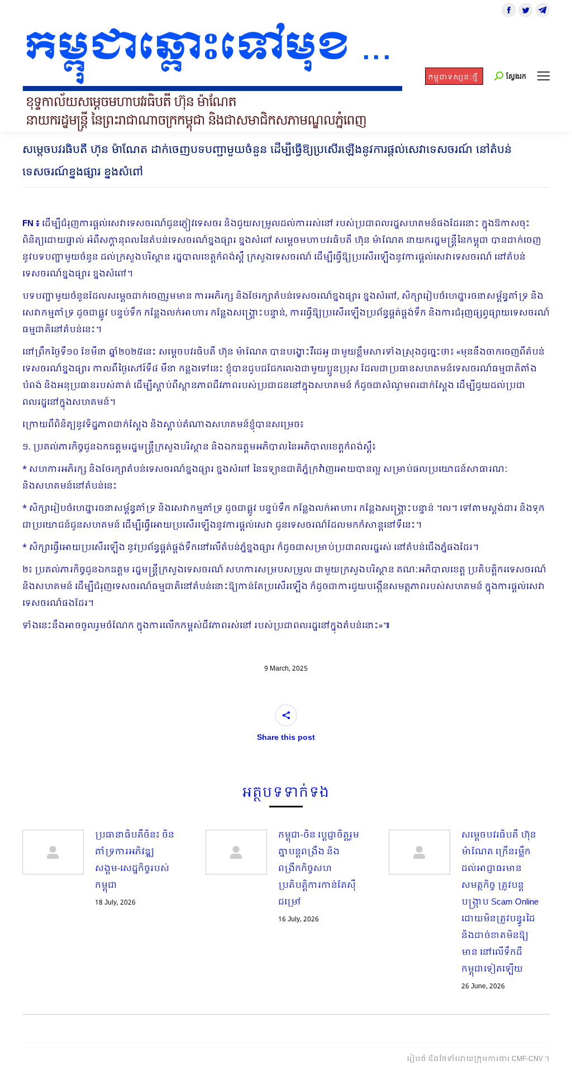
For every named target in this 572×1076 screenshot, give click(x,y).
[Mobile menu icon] (543, 76)
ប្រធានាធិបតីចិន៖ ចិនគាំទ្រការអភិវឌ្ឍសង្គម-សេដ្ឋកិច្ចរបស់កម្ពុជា (134, 860)
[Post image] (53, 852)
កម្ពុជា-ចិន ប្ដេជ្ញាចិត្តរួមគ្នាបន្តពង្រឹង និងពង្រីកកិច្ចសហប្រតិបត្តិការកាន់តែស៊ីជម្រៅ (318, 869)
